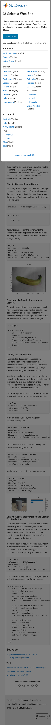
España (6, 83)
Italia (5, 98)
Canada (6, 57)
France (6, 90)
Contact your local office (25, 155)
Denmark (7, 75)
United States (8, 61)
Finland (6, 87)
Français (33, 102)
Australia (7, 119)
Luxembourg (8, 102)
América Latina (9, 53)
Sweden (30, 87)
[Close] (47, 5)
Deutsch (32, 94)
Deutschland (8, 79)
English (32, 98)
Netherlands (32, 71)
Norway (30, 75)
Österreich (31, 79)
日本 (5, 142)
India (5, 123)
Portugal (30, 83)
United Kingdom (33, 106)
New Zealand (8, 127)
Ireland (6, 94)
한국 (5, 146)
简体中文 (9, 134)
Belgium (6, 71)
